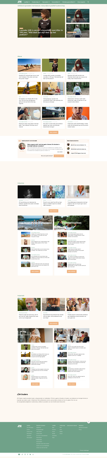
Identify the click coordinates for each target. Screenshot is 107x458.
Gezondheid (55, 2)
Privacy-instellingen (84, 450)
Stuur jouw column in (59, 155)
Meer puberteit (53, 323)
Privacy (80, 429)
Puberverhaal (39, 437)
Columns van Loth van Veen (41, 447)
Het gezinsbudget (39, 429)
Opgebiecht (38, 427)
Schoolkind (54, 435)
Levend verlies (39, 433)
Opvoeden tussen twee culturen (42, 443)
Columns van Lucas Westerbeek (42, 445)
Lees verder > (60, 151)
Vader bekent (39, 431)
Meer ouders (35, 384)
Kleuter (53, 433)
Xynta (88, 454)
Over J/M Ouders (30, 427)
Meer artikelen (53, 132)
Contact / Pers (29, 431)
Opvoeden (45, 2)
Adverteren (29, 435)
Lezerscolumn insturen (72, 425)
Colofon (28, 429)
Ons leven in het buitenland (41, 435)
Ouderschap (35, 2)
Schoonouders (39, 441)
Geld (61, 427)
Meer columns (53, 210)
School (61, 433)
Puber (53, 437)
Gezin (61, 429)
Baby (53, 427)
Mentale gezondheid (68, 2)
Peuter (53, 431)
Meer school (72, 384)
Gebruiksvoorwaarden (83, 427)
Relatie (61, 431)
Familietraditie (39, 439)
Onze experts (81, 2)
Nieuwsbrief (29, 433)
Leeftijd (26, 2)
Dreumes (54, 429)
